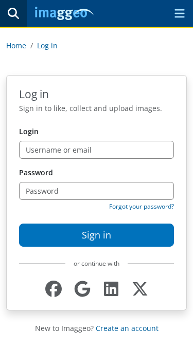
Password (36, 172)
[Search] (13, 13)
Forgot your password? (141, 206)
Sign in (96, 235)
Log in (47, 45)
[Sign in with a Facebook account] (53, 289)
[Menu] (179, 13)
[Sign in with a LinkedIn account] (111, 289)
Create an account (127, 328)
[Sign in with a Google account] (82, 289)
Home (16, 45)
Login (29, 131)
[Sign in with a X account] (140, 289)
